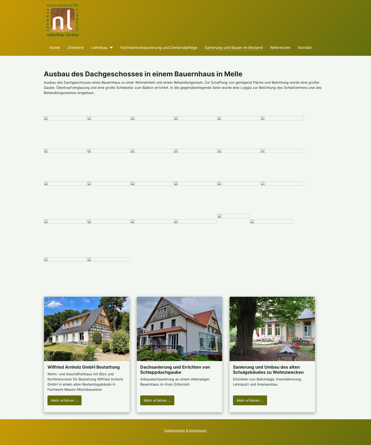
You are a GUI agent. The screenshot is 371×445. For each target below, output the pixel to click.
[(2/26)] (108, 132)
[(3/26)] (152, 132)
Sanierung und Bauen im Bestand (234, 47)
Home (54, 47)
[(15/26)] (152, 197)
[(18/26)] (282, 197)
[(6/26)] (282, 132)
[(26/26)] (108, 273)
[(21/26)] (152, 235)
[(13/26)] (65, 197)
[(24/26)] (271, 235)
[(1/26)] (65, 132)
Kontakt (305, 47)
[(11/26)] (238, 165)
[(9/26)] (152, 165)
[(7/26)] (65, 165)
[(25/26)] (65, 273)
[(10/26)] (195, 165)
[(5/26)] (238, 132)
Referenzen (280, 47)
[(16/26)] (195, 197)
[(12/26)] (282, 165)
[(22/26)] (195, 235)
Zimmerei (75, 47)
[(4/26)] (195, 132)
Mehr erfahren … (64, 400)
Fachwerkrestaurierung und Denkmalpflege (158, 47)
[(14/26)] (108, 197)
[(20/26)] (108, 235)
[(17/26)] (238, 197)
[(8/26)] (108, 165)
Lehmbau (99, 47)
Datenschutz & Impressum (185, 430)
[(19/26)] (65, 235)
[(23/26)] (233, 235)
